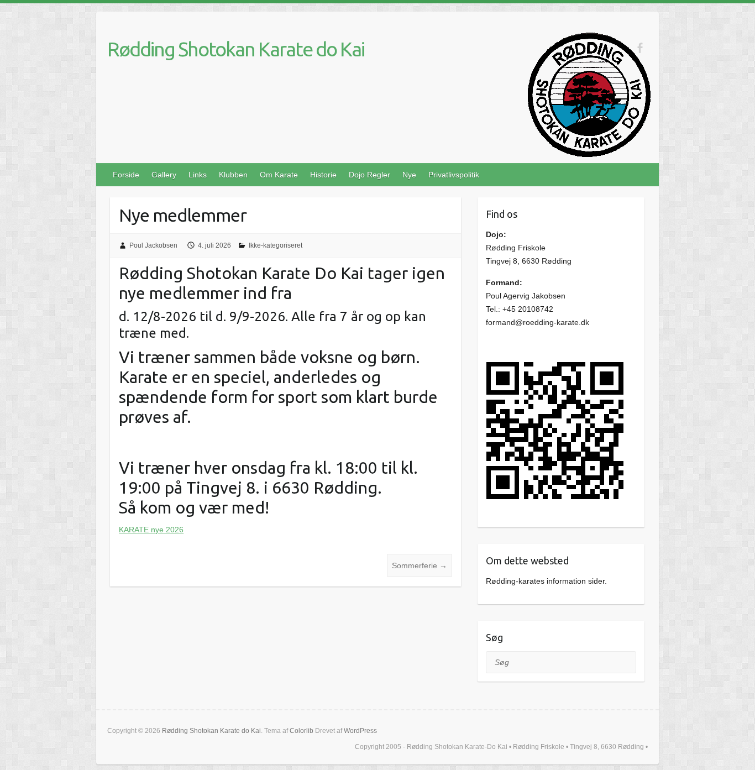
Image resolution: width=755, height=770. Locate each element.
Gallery (163, 174)
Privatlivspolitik (453, 174)
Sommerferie (419, 565)
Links (197, 174)
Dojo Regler (369, 174)
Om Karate (279, 174)
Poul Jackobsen (153, 245)
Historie (323, 174)
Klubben (233, 174)
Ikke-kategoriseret (275, 245)
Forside (126, 174)
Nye (409, 174)
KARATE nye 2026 (151, 529)
